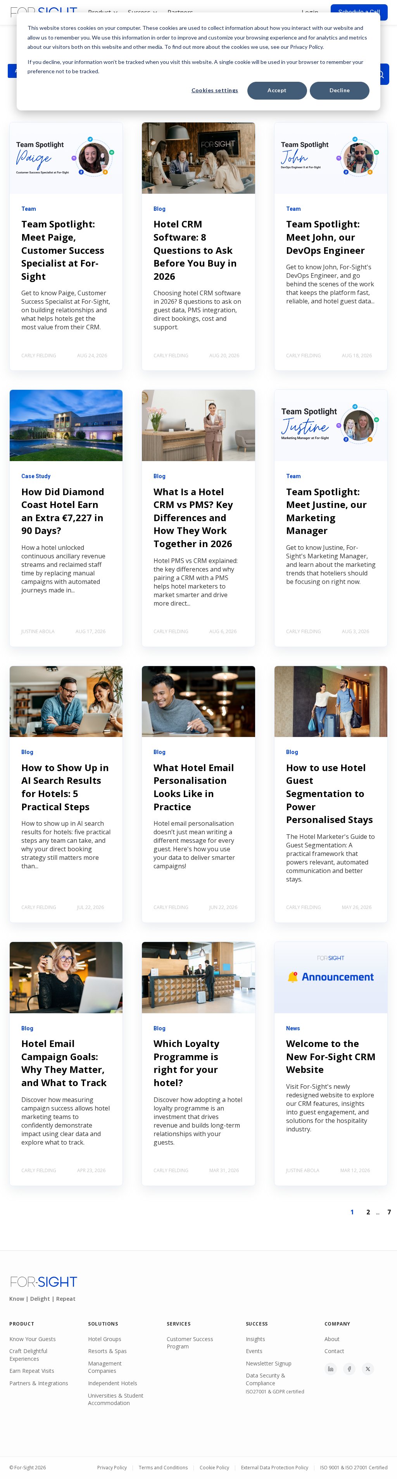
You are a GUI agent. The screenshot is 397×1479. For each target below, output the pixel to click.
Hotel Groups (104, 1339)
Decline (340, 90)
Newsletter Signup (269, 1363)
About (332, 1339)
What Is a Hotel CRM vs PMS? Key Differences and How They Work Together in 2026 (193, 517)
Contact (334, 1351)
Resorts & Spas (107, 1351)
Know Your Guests (32, 1339)
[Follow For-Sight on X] (368, 1369)
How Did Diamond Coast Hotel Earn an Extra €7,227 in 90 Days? (62, 511)
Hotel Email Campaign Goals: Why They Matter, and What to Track (64, 1063)
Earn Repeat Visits (31, 1370)
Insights (255, 1339)
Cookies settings (215, 90)
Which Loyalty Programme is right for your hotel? (186, 1063)
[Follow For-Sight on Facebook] (349, 1369)
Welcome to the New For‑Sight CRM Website (331, 1056)
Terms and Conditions (163, 1468)
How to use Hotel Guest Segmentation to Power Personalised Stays (329, 793)
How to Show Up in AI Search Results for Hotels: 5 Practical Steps (65, 787)
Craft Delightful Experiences (28, 1354)
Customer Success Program (190, 1342)
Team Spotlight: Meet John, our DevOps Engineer (325, 236)
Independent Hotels (112, 1383)
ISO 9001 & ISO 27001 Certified (354, 1468)
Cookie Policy (214, 1468)
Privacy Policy (112, 1468)
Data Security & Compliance (265, 1379)
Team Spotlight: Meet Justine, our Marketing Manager (326, 511)
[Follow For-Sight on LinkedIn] (331, 1369)
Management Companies (105, 1367)
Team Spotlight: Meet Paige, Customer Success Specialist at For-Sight (62, 249)
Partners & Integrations (38, 1383)
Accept (277, 90)
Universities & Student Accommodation (115, 1399)
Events (254, 1351)
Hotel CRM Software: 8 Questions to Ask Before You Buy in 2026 (195, 249)
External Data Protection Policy (274, 1468)
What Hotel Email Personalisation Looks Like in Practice (194, 787)
